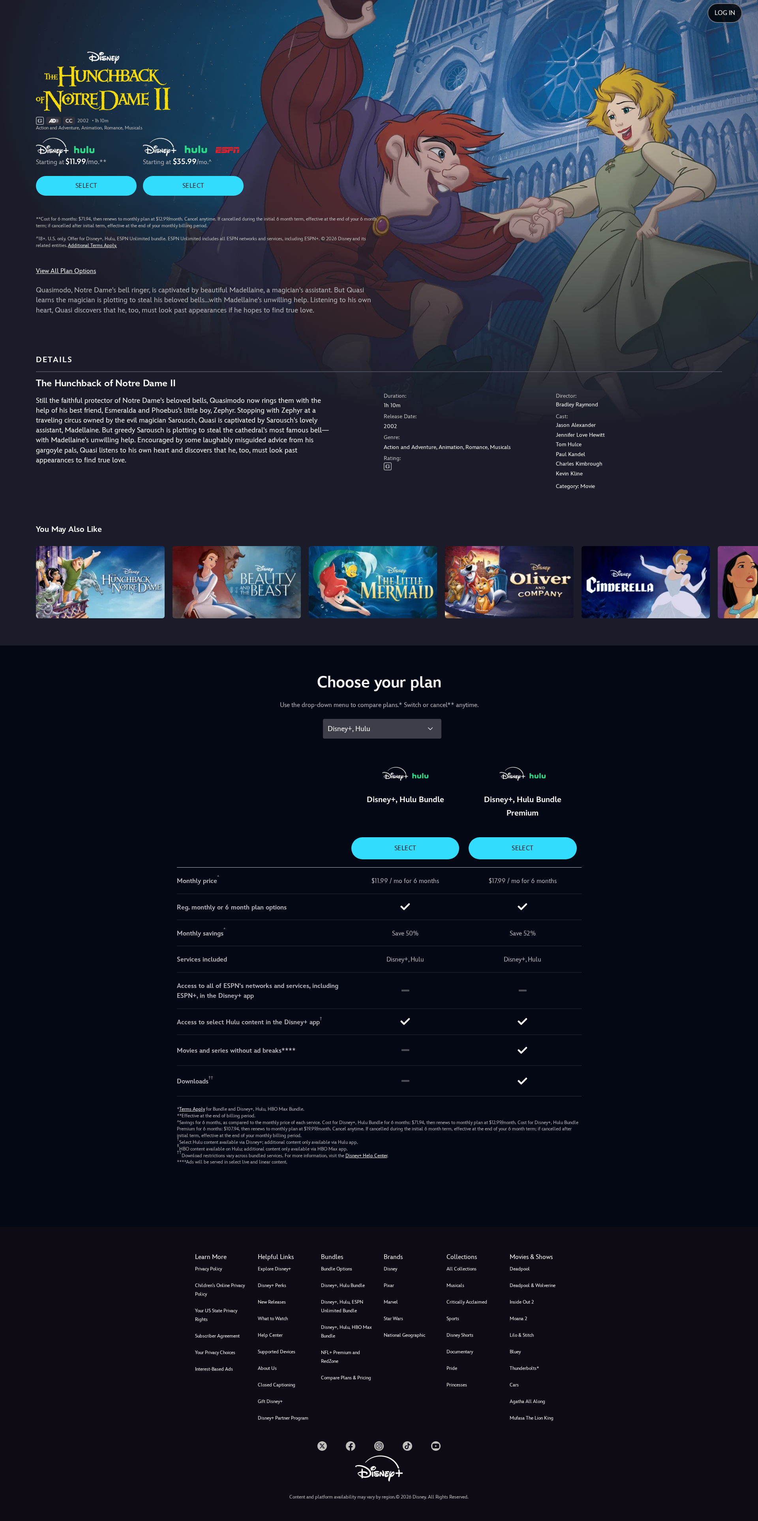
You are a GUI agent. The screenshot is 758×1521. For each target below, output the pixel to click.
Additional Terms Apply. (92, 245)
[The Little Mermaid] (373, 582)
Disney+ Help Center (366, 1155)
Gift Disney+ (270, 1401)
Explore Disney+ (274, 1269)
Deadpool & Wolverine (532, 1285)
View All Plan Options (66, 271)
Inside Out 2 (522, 1302)
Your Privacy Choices (215, 1352)
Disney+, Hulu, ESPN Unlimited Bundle (342, 1306)
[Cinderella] (646, 582)
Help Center (270, 1335)
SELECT (86, 185)
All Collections (462, 1269)
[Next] (743, 581)
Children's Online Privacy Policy (220, 1290)
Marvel (391, 1302)
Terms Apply (192, 1109)
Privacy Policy (208, 1269)
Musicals (455, 1285)
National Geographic (404, 1335)
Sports (453, 1318)
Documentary (460, 1351)
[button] (284, 1257)
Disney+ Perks (272, 1285)
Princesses (457, 1385)
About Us (267, 1368)
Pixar (389, 1285)
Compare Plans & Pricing (346, 1378)
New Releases (272, 1302)
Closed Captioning (276, 1385)
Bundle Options (336, 1269)
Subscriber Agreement (217, 1336)
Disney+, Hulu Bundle (343, 1285)
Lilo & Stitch (522, 1335)
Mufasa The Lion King (531, 1418)
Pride (452, 1368)
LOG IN (725, 13)
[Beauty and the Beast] (237, 582)
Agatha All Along (527, 1401)
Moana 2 (518, 1318)
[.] (322, 1446)
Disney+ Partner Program (283, 1418)
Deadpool (520, 1269)
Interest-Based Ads (214, 1369)
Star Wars (393, 1318)
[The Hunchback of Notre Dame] (100, 582)
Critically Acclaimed (467, 1302)
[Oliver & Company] (509, 582)
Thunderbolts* (524, 1368)
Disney (390, 1269)
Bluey (515, 1351)
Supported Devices (276, 1351)
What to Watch (273, 1318)
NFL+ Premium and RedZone (340, 1357)
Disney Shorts (460, 1335)
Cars (514, 1385)
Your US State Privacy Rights (216, 1315)
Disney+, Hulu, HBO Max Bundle (346, 1332)
